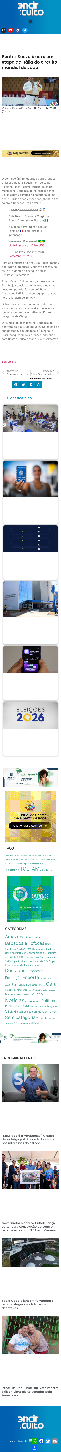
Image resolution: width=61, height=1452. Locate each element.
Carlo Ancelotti (13, 952)
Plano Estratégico (21, 864)
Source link (9, 361)
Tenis (50, 1018)
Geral (51, 984)
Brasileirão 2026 (24, 949)
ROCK (42, 864)
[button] (30, 21)
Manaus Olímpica (23, 995)
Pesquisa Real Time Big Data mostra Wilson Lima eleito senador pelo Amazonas (30, 1391)
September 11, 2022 (21, 256)
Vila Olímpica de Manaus (26, 1023)
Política (48, 1000)
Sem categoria (20, 1017)
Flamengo (18, 984)
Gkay (15, 859)
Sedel (20, 1012)
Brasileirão (10, 949)
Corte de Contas (27, 855)
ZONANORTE (46, 870)
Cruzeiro (37, 965)
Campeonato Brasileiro (43, 949)
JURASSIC (23, 859)
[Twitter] (25, 30)
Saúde (10, 1011)
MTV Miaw (50, 859)
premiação (34, 864)
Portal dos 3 (13, 1006)
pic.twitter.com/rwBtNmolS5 (26, 245)
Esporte (30, 977)
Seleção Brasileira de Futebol (40, 1011)
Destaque (15, 970)
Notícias (14, 1000)
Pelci (38, 1001)
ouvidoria (9, 864)
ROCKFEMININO (12, 870)
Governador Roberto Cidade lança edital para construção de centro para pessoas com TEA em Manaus (29, 1226)
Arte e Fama (34, 937)
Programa (52, 1006)
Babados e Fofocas (24, 943)
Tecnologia (41, 1018)
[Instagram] (3, 30)
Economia (35, 971)
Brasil (48, 944)
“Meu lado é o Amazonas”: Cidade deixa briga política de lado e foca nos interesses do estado (28, 1139)
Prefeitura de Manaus (34, 1006)
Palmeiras (30, 1001)
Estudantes (40, 855)
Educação (13, 978)
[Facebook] (18, 30)
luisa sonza (33, 859)
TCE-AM (29, 869)
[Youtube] (10, 30)
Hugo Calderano (35, 990)
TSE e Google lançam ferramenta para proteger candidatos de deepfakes (27, 1304)
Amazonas (16, 936)
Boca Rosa (14, 855)
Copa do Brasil (32, 957)
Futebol (41, 985)
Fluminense (31, 984)
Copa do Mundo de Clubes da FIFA (29, 961)
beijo (7, 855)
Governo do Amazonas (16, 990)
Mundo (37, 994)
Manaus (10, 994)
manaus (42, 859)
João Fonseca (49, 990)
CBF (24, 953)
